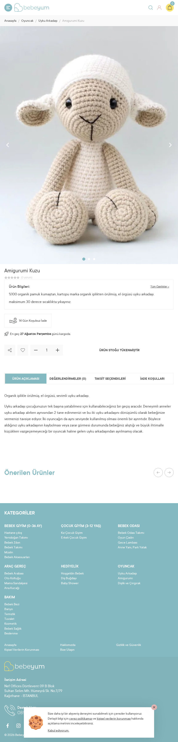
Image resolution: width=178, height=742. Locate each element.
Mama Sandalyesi (15, 583)
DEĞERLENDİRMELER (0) (67, 379)
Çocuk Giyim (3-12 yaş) (81, 526)
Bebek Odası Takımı (131, 533)
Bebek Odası (129, 526)
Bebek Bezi (11, 604)
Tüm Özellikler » (159, 286)
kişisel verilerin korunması (114, 719)
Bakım (9, 597)
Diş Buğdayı (69, 578)
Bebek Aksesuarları (17, 557)
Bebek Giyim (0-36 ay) (23, 526)
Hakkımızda (67, 645)
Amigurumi (125, 578)
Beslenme (11, 634)
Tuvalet (9, 619)
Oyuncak (27, 21)
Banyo (8, 609)
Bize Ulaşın (67, 650)
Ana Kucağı (11, 588)
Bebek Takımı (13, 547)
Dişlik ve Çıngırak (129, 583)
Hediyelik (70, 567)
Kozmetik (10, 624)
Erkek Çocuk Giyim (74, 538)
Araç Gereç (15, 567)
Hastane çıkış (13, 533)
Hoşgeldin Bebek (72, 574)
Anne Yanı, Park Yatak (132, 547)
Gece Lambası (127, 543)
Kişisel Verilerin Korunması (21, 650)
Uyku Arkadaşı (47, 21)
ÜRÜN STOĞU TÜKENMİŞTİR (119, 350)
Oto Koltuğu (12, 578)
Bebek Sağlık (12, 629)
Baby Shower (70, 583)
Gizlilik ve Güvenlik (128, 645)
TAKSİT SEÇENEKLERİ (110, 379)
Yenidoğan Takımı (16, 538)
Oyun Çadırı (126, 538)
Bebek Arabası (13, 574)
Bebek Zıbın (12, 543)
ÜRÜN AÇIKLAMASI (25, 379)
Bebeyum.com (31, 7)
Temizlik (9, 614)
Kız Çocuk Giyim (72, 533)
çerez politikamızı (80, 719)
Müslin (8, 552)
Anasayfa (10, 21)
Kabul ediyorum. (58, 731)
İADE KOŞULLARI (152, 379)
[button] (83, 259)
